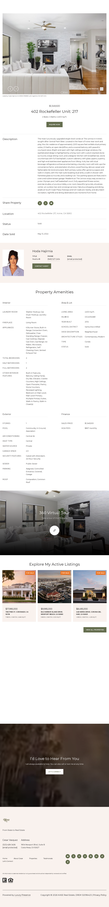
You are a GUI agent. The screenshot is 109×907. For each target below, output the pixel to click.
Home (5, 858)
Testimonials (48, 858)
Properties (33, 858)
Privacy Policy (99, 895)
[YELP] (73, 856)
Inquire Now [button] (54, 124)
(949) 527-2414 (54, 259)
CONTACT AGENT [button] (42, 266)
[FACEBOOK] (68, 862)
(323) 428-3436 (9, 845)
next (16, 88)
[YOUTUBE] (68, 856)
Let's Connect (8, 861)
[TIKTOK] (102, 856)
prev (10, 88)
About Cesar (18, 858)
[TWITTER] (79, 856)
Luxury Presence (23, 895)
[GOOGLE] (91, 856)
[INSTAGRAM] (85, 856)
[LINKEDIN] (96, 856)
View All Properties (95, 630)
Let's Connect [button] (54, 772)
